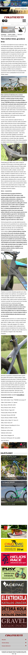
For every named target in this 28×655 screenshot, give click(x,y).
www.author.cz (20, 395)
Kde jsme (4, 639)
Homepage (3, 34)
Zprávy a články (11, 34)
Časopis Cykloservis (6, 645)
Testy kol (19, 34)
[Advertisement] (9, 514)
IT (25, 652)
